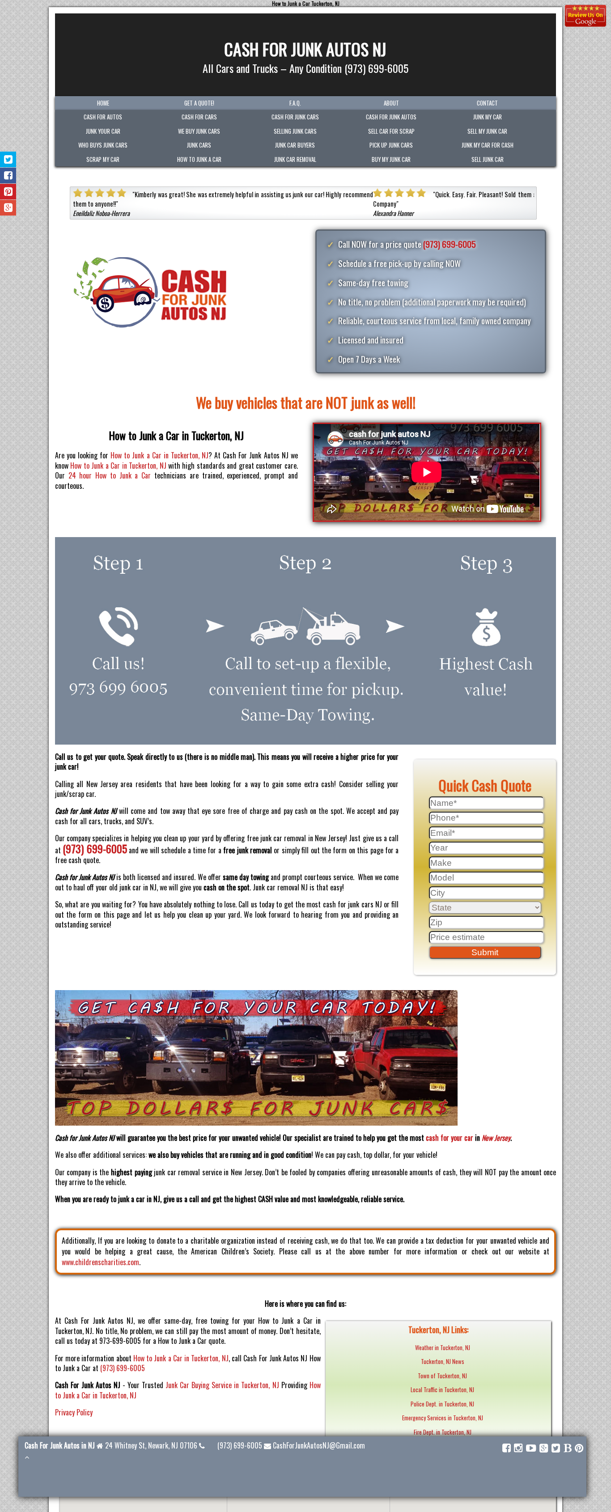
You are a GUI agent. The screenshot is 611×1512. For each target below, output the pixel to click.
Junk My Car (487, 117)
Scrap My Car (102, 159)
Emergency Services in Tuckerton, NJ (442, 1418)
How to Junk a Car (199, 159)
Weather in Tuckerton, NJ (442, 1347)
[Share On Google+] (8, 208)
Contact (487, 103)
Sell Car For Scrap (391, 131)
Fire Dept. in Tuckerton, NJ (442, 1432)
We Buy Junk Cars (199, 131)
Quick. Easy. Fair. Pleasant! (169, 194)
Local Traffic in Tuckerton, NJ (442, 1389)
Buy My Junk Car (391, 159)
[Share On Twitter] (8, 159)
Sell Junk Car (487, 159)
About (391, 103)
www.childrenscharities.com (100, 1262)
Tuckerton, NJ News (442, 1361)
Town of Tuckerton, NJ (442, 1376)
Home (103, 103)
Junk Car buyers (295, 145)
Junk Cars (199, 145)
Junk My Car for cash (487, 145)
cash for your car (449, 1137)
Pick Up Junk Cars (391, 145)
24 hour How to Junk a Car (109, 475)
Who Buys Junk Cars (102, 145)
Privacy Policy (74, 1412)
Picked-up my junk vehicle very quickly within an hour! (502, 194)
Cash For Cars (199, 117)
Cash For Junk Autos (391, 117)
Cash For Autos (103, 117)
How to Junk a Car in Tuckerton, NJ (159, 455)
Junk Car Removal (295, 159)
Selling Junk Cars (295, 131)
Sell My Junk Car (487, 131)
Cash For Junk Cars (295, 117)
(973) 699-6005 (449, 243)
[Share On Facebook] (8, 175)
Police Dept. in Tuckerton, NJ (442, 1404)
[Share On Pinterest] (8, 191)
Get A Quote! (199, 103)
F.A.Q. (295, 103)
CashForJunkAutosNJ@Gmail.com (319, 1445)
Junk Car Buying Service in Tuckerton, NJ (222, 1385)
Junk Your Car (103, 131)
